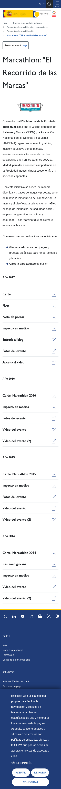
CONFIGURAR (30, 782)
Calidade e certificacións (16, 659)
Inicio (5, 23)
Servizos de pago (12, 686)
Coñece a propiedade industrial (27, 23)
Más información (21, 763)
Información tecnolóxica (16, 681)
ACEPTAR (21, 772)
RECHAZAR (40, 772)
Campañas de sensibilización (20, 31)
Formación (8, 654)
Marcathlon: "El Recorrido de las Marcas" (27, 35)
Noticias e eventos (13, 650)
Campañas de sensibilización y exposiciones (27, 27)
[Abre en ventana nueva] (30, 107)
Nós (5, 645)
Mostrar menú (13, 45)
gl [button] (41, 4)
